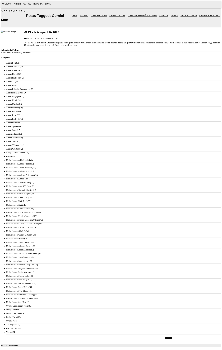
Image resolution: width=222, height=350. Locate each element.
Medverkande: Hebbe (15, 238)
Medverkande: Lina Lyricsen (18, 261)
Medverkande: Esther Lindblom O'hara (22, 212)
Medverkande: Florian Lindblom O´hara (22, 220)
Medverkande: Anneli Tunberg (18, 186)
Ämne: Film (11, 74)
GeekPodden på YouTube (142, 16)
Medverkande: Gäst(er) (15, 231)
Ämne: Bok (11, 63)
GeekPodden (13, 11)
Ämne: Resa (11, 115)
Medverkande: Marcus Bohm (18, 276)
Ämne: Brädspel (12, 66)
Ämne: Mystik (12, 104)
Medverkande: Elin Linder (17, 197)
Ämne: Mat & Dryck (14, 93)
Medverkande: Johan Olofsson (18, 242)
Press (174, 16)
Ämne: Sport (11, 130)
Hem (74, 16)
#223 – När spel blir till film (43, 32)
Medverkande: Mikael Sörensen (19, 283)
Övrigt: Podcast (12, 313)
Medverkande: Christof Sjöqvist (19, 190)
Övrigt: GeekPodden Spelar (17, 306)
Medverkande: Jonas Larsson (18, 250)
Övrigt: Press (11, 317)
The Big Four (11, 324)
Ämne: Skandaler (13, 123)
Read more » (73, 45)
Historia (9, 156)
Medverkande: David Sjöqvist (18, 194)
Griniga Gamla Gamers (15, 152)
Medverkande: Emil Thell (16, 201)
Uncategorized (12, 328)
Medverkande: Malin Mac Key (18, 272)
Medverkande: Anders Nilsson (18, 164)
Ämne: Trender (12, 141)
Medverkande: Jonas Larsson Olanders (22, 253)
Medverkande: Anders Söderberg (19, 167)
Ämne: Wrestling (13, 149)
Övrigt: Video (11, 321)
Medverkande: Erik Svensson (18, 209)
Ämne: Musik (11, 100)
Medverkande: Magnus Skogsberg (20, 265)
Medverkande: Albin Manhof (18, 160)
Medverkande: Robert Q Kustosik (20, 298)
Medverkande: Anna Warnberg (18, 182)
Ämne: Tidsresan (13, 138)
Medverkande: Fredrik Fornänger (19, 227)
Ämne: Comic (12, 70)
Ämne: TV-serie (12, 145)
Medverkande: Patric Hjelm (17, 287)
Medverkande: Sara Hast (16, 302)
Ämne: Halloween (13, 78)
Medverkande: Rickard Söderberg (20, 295)
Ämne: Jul (10, 81)
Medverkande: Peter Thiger (17, 291)
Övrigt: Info (11, 309)
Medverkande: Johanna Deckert (19, 246)
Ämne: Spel (11, 126)
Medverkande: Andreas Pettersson (20, 175)
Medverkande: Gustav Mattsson (19, 235)
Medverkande (189, 16)
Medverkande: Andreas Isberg (18, 171)
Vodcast (9, 332)
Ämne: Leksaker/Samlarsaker (18, 89)
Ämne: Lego (11, 85)
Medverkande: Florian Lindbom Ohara (22, 224)
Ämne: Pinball (12, 111)
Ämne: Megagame (13, 96)
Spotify (163, 16)
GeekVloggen (117, 16)
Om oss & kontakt (209, 16)
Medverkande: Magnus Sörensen (19, 268)
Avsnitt (84, 16)
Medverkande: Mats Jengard (17, 280)
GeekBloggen (99, 16)
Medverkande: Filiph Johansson (19, 216)
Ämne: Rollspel (12, 119)
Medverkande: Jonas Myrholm (18, 257)
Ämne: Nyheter (12, 108)
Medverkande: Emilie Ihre (16, 205)
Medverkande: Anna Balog (17, 179)
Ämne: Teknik (12, 134)
